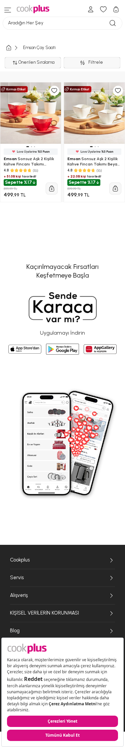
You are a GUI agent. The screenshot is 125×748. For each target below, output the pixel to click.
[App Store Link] (24, 349)
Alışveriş (19, 595)
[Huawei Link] (100, 349)
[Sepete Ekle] (52, 188)
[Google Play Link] (62, 349)
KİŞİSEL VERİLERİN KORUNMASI (44, 613)
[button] (27, 146)
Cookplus (20, 560)
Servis (17, 578)
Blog (15, 631)
